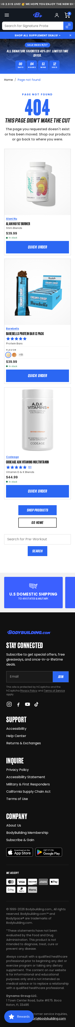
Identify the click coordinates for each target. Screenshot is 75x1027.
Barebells (12, 328)
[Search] (68, 26)
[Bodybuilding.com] (37, 15)
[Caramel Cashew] (14, 355)
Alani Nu (11, 218)
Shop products (37, 510)
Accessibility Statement (25, 777)
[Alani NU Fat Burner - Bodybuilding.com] (37, 182)
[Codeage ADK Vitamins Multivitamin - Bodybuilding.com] (37, 420)
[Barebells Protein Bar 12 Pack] (37, 292)
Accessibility (16, 728)
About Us (13, 825)
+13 (21, 354)
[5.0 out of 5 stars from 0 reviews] (37, 338)
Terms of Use (17, 798)
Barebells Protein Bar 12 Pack (25, 333)
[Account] (56, 15)
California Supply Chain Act (28, 791)
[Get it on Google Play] (48, 852)
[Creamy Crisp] (8, 355)
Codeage (12, 457)
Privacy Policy (28, 690)
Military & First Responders (28, 784)
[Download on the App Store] (19, 852)
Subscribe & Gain (20, 840)
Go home (37, 522)
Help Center (16, 735)
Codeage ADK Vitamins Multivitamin (27, 461)
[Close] (70, 35)
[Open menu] (6, 15)
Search (37, 551)
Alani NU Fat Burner (18, 223)
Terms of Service (54, 690)
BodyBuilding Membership (27, 832)
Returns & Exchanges (23, 743)
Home (8, 80)
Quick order (37, 246)
